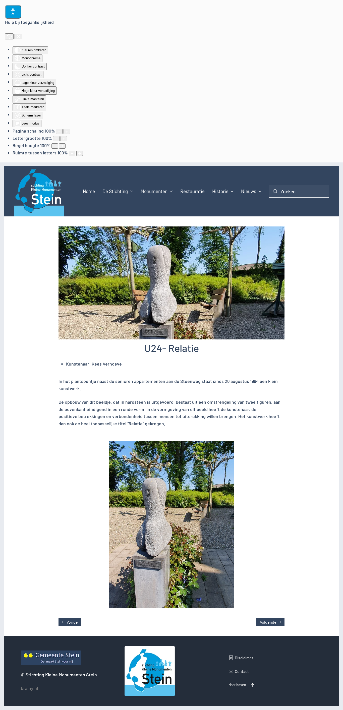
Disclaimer (244, 657)
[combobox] (299, 191)
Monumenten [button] (154, 191)
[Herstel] (9, 36)
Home (89, 191)
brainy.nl (29, 688)
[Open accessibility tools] (13, 12)
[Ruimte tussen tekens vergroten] (79, 153)
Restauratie (192, 191)
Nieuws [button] (248, 191)
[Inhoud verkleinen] (59, 131)
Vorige (72, 622)
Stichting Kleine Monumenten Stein (61, 674)
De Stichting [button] (115, 191)
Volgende (268, 622)
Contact (242, 671)
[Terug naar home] (39, 191)
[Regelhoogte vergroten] (62, 146)
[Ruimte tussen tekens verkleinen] (72, 153)
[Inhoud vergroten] (67, 131)
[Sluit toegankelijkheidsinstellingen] (18, 36)
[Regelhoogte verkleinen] (54, 146)
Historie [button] (220, 191)
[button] (252, 685)
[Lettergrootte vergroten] (64, 138)
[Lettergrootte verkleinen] (56, 138)
